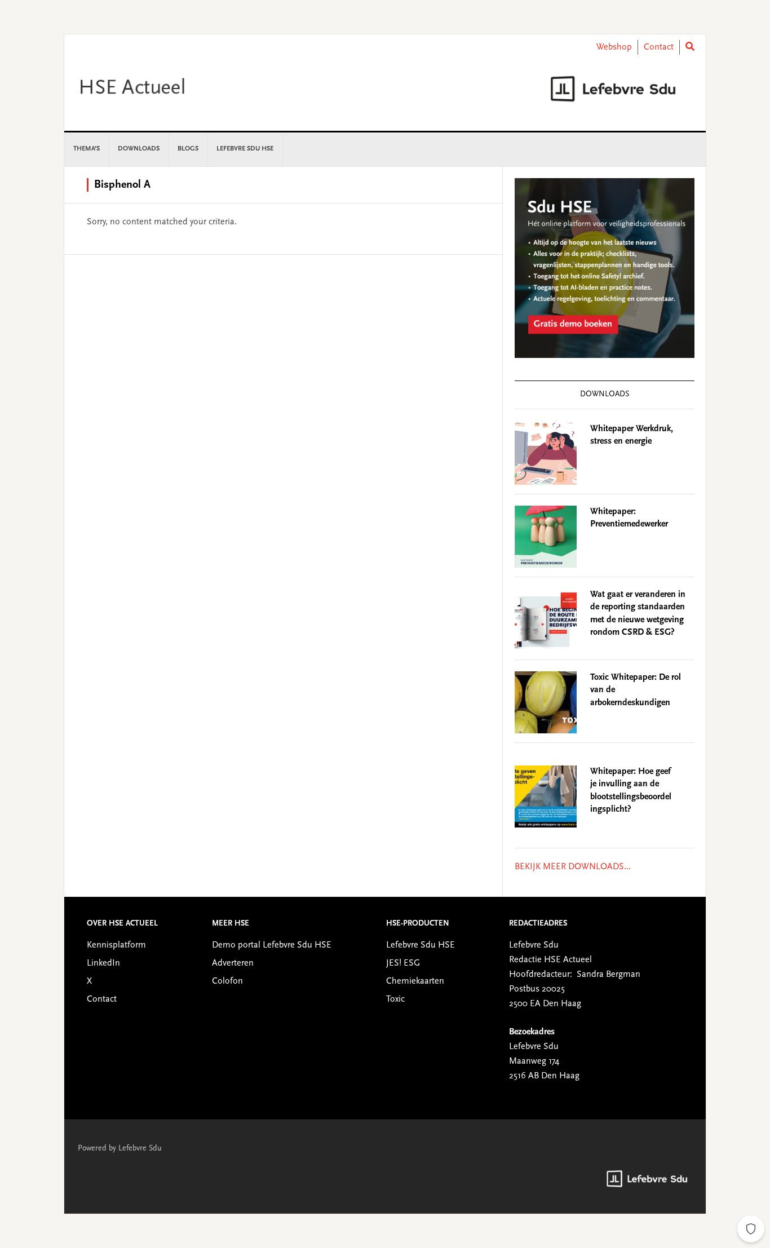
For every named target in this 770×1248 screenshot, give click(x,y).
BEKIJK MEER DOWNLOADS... (573, 866)
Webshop (614, 47)
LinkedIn (103, 963)
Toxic (395, 999)
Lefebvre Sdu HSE (420, 945)
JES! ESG (403, 963)
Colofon (227, 981)
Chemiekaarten (415, 981)
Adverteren (233, 963)
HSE (160, 88)
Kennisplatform (116, 945)
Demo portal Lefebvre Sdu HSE (271, 945)
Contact (659, 47)
